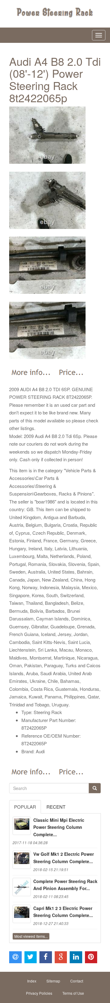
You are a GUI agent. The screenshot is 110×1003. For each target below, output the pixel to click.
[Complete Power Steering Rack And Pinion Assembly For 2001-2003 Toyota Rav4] (22, 887)
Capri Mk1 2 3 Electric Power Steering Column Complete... (63, 912)
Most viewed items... (31, 936)
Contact (76, 980)
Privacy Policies (39, 993)
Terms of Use (73, 993)
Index (31, 980)
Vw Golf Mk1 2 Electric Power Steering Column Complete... (63, 857)
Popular (25, 806)
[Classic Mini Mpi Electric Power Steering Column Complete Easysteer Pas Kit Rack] (22, 826)
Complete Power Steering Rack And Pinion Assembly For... (65, 885)
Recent (55, 806)
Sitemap (53, 980)
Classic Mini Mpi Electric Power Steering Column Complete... (58, 827)
